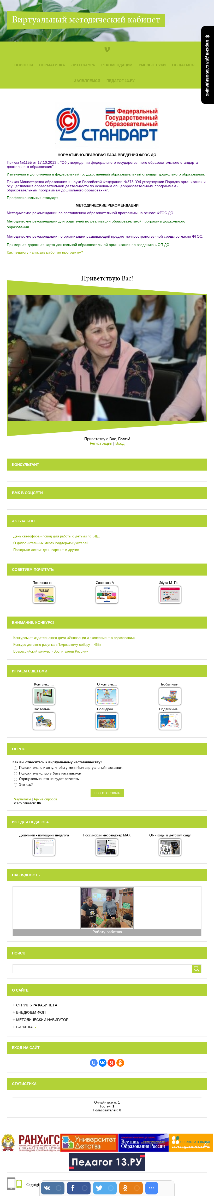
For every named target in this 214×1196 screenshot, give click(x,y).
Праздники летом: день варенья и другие (46, 550)
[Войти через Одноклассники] (120, 1063)
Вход (119, 443)
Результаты (22, 799)
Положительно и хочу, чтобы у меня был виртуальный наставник (70, 768)
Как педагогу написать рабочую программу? (45, 252)
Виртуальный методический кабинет (86, 20)
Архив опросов (45, 799)
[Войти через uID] (94, 1063)
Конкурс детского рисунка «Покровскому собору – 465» (57, 645)
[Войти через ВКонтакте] (102, 1063)
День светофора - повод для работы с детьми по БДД (56, 536)
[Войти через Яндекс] (111, 1063)
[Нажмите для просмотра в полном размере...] (107, 147)
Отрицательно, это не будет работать (49, 779)
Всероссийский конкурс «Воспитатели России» (50, 651)
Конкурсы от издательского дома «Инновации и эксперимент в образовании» (74, 638)
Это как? (26, 785)
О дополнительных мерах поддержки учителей (50, 543)
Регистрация (101, 443)
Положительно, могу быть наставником (50, 773)
